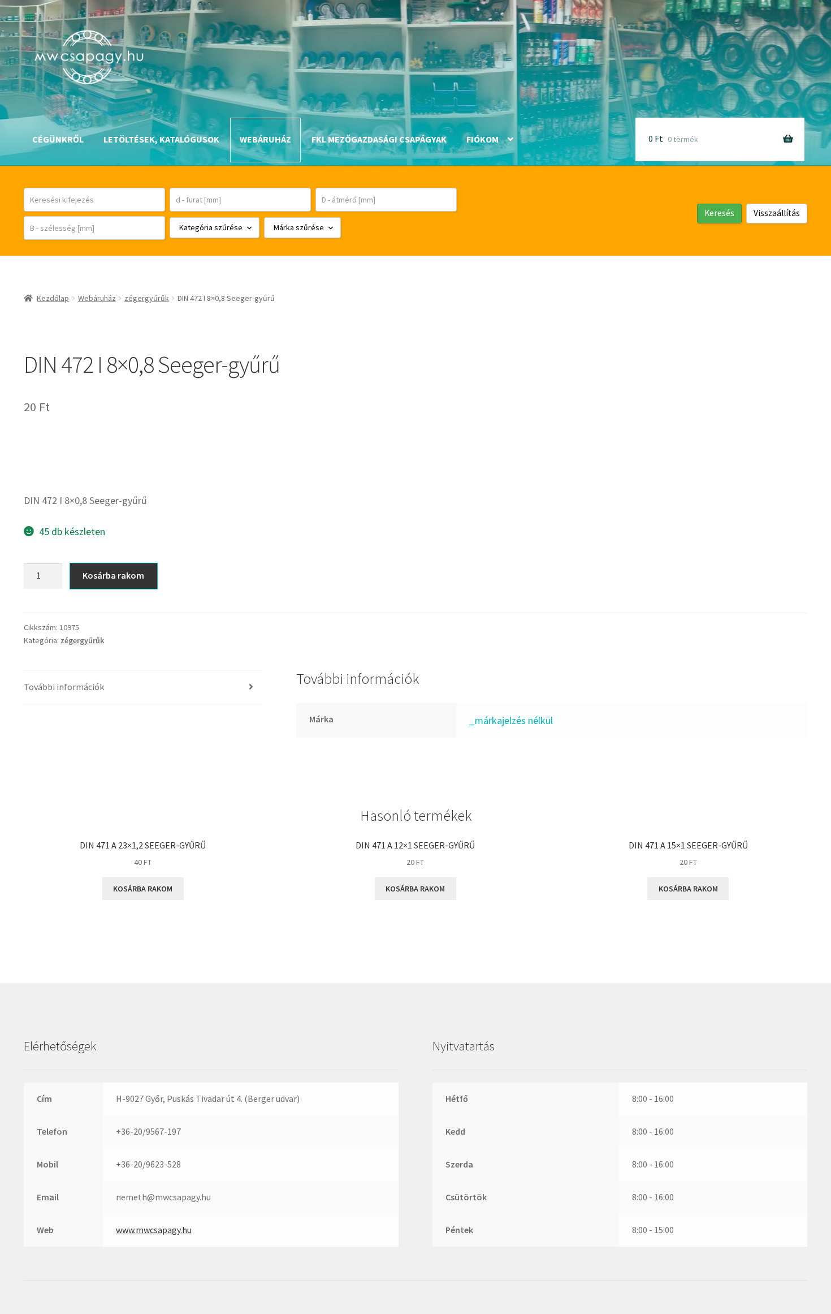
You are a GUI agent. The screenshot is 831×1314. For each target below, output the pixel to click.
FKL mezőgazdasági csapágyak (379, 139)
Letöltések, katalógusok (161, 139)
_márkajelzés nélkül (511, 720)
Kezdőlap (53, 298)
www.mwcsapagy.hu (154, 1229)
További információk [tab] (64, 686)
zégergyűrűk (146, 298)
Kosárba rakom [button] (142, 889)
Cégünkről (58, 139)
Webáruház (265, 139)
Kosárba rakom (113, 575)
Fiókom (482, 139)
